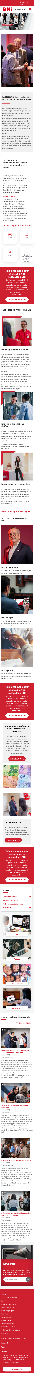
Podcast (17, 959)
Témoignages (6, 1317)
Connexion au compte (24, 3)
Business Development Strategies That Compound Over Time (15, 1051)
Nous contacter (6, 1320)
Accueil (3, 1294)
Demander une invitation (7, 24)
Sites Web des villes (10, 900)
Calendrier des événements (13, 904)
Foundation (17, 983)
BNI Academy (17, 1008)
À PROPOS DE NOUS (9, 1298)
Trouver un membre (10, 896)
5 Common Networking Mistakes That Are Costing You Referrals (16, 1214)
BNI (17, 934)
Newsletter (7, 908)
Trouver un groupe (7, 1307)
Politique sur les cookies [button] (11, 1362)
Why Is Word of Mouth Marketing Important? (14, 1106)
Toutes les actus (23, 1023)
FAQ (2, 1301)
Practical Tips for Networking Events (16, 1160)
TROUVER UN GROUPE (17, 299)
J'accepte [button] (17, 1369)
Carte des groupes (7, 1311)
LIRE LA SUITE (17, 758)
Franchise (4, 1314)
